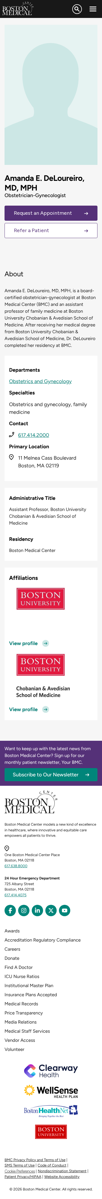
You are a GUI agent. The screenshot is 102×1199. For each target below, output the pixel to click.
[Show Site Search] (77, 9)
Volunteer (14, 1049)
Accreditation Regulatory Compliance (43, 940)
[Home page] (31, 812)
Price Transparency (24, 1013)
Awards (12, 931)
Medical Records (21, 1003)
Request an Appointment (43, 213)
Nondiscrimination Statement (62, 1171)
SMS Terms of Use (20, 1165)
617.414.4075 (16, 895)
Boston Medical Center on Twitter (51, 910)
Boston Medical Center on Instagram (23, 910)
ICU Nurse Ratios (22, 976)
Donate (12, 958)
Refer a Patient (31, 230)
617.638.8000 (16, 866)
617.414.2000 (33, 435)
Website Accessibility (61, 1177)
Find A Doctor (19, 967)
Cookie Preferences (20, 1171)
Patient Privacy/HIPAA (23, 1177)
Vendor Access (20, 1040)
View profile (23, 643)
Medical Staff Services (27, 1031)
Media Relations (21, 1022)
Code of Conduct (52, 1165)
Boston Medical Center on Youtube (64, 910)
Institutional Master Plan (29, 985)
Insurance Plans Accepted (31, 994)
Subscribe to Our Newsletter (45, 775)
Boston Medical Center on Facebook (10, 910)
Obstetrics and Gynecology (40, 381)
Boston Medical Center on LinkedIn (37, 910)
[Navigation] (93, 9)
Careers (12, 949)
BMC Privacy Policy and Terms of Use (35, 1160)
